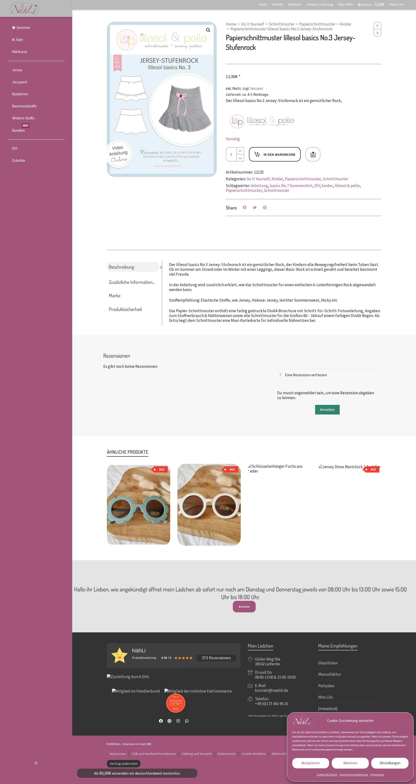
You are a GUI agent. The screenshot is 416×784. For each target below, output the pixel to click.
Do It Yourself (252, 24)
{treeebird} (328, 708)
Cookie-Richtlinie (327, 774)
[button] (208, 30)
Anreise (244, 606)
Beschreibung (121, 267)
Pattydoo (326, 685)
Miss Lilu (325, 697)
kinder (327, 185)
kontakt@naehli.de (271, 690)
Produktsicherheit (125, 309)
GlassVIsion (328, 663)
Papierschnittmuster (317, 24)
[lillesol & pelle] (262, 121)
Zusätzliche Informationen (133, 282)
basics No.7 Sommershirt (291, 185)
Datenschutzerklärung (354, 774)
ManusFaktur (329, 674)
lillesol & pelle (347, 185)
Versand (256, 88)
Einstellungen (390, 763)
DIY (317, 185)
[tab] (134, 267)
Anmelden (327, 409)
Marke (114, 295)
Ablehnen (350, 763)
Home (231, 24)
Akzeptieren (310, 763)
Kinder (345, 24)
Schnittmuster (282, 24)
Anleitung (259, 185)
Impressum (377, 774)
